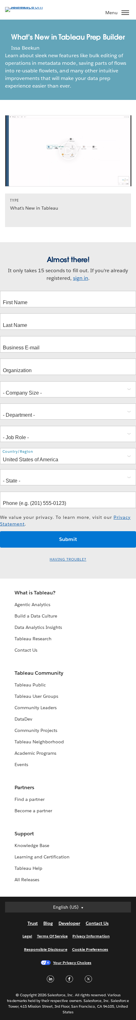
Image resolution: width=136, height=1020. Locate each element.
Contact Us (26, 650)
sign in (80, 278)
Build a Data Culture (36, 616)
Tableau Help (28, 868)
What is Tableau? (35, 592)
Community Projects (36, 730)
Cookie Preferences (90, 949)
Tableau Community (39, 673)
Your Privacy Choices (72, 962)
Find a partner (30, 799)
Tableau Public (30, 685)
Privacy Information (91, 936)
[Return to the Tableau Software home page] (27, 6)
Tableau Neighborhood (39, 742)
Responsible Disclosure (45, 949)
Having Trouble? (68, 559)
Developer (69, 923)
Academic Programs (35, 753)
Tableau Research (33, 639)
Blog (48, 923)
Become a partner (33, 811)
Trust (33, 923)
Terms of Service (52, 936)
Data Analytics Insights (38, 627)
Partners (24, 787)
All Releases (27, 879)
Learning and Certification (42, 857)
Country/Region (18, 451)
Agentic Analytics (32, 604)
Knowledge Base (32, 845)
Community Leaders (36, 707)
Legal (27, 936)
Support (24, 833)
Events (21, 764)
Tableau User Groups (36, 696)
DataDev (23, 719)
